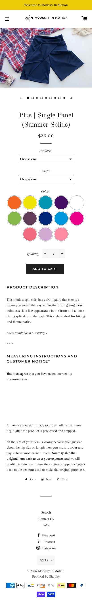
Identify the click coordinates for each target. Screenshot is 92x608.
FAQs (46, 525)
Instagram (48, 548)
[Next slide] (71, 98)
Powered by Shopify (46, 577)
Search (46, 512)
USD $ (44, 560)
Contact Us (46, 519)
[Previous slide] (21, 98)
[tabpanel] (46, 57)
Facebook (48, 535)
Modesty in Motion (51, 571)
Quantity (33, 254)
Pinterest (48, 542)
